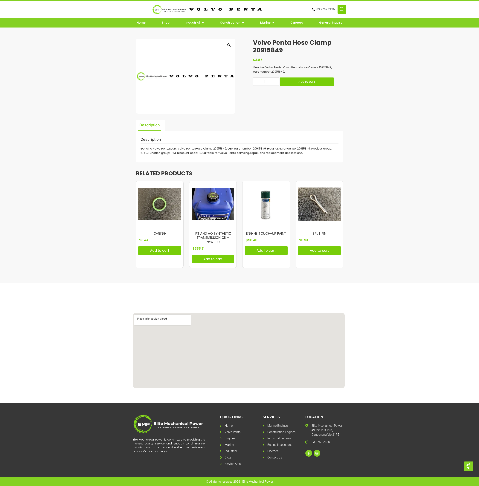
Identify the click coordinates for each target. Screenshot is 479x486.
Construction (230, 22)
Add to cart (306, 82)
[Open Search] (342, 9)
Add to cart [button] (159, 250)
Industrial (193, 22)
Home (141, 22)
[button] (229, 45)
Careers (296, 22)
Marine (265, 22)
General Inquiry (330, 22)
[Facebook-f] (308, 453)
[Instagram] (317, 453)
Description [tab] (149, 125)
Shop (166, 22)
